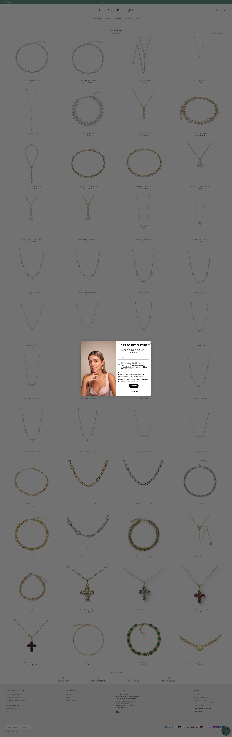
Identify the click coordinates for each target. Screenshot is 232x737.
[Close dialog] (149, 343)
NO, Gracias (134, 391)
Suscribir (134, 385)
